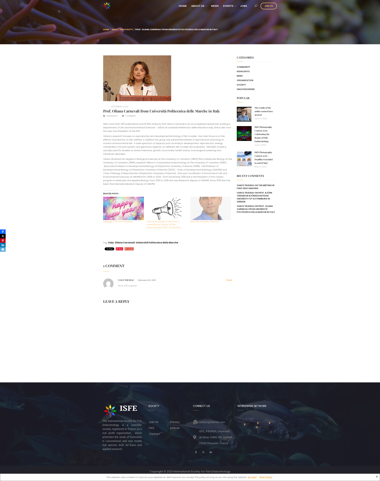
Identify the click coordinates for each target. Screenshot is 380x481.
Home (106, 29)
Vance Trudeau (245, 192)
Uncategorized (246, 89)
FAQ (151, 428)
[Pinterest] (3, 240)
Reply (229, 280)
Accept (252, 477)
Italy (111, 242)
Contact (154, 434)
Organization (245, 80)
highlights (126, 29)
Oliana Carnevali (125, 242)
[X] (3, 236)
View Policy (265, 477)
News (115, 29)
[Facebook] (3, 231)
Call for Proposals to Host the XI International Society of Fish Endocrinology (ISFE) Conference (164, 224)
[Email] (3, 249)
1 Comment (130, 115)
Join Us (153, 422)
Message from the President (118, 221)
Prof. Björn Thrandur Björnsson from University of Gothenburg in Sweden (254, 197)
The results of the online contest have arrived (264, 111)
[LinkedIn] (3, 245)
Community (243, 66)
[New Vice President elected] (210, 208)
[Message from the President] (123, 208)
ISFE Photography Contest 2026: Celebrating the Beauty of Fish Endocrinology (263, 134)
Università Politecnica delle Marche (157, 242)
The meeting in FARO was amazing (255, 187)
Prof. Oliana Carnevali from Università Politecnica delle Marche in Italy (161, 111)
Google (130, 249)
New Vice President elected (204, 221)
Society (241, 84)
